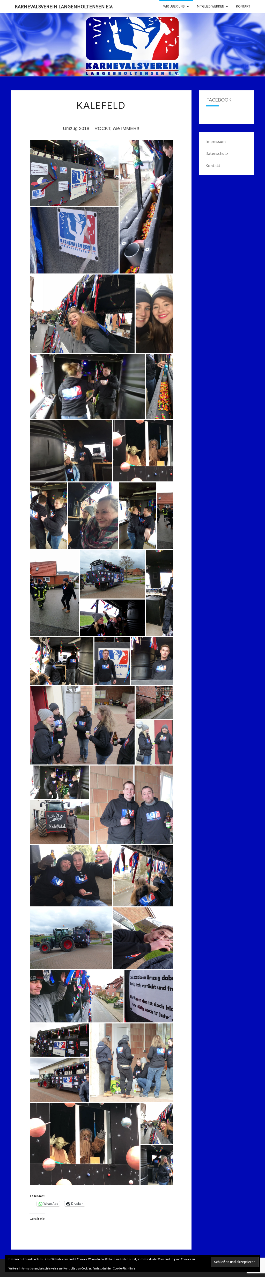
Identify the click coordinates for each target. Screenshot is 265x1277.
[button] (74, 173)
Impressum (215, 141)
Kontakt (243, 6)
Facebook (218, 100)
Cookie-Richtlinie (124, 1268)
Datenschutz (216, 153)
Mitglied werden (210, 6)
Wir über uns (174, 6)
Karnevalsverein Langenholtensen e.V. (64, 6)
